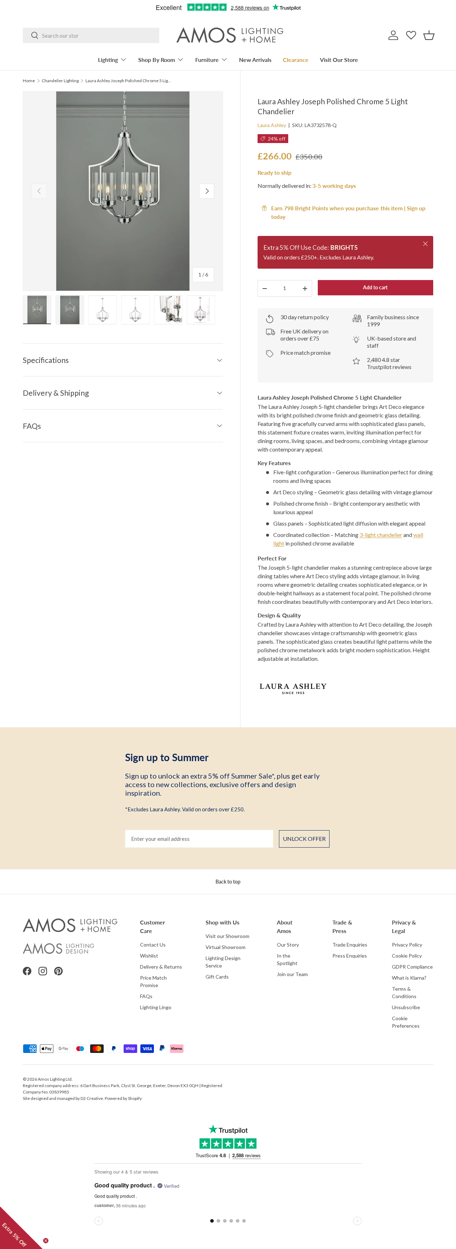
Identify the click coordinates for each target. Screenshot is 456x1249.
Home (29, 81)
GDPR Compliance (412, 967)
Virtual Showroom (225, 947)
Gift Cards (217, 977)
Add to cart (375, 287)
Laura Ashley (272, 125)
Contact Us (153, 945)
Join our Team (292, 974)
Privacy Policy (407, 945)
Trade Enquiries (349, 945)
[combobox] (91, 35)
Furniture (207, 59)
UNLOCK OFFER (304, 838)
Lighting (108, 59)
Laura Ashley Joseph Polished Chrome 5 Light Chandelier (128, 81)
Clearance (296, 59)
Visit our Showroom (227, 936)
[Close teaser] (45, 1240)
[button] (429, 35)
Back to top (228, 882)
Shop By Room (156, 59)
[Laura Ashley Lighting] (345, 688)
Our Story (288, 945)
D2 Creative (92, 1098)
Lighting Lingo (155, 1007)
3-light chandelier (380, 534)
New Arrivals (255, 59)
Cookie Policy (407, 956)
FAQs (146, 996)
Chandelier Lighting (60, 81)
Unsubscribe (406, 1007)
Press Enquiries (349, 956)
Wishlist (149, 956)
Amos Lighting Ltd (55, 1079)
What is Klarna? (409, 978)
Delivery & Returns (161, 967)
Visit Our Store (339, 59)
